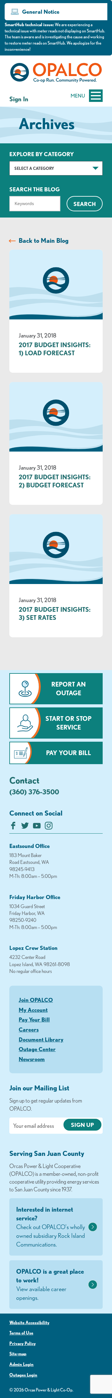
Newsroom (32, 1059)
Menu (78, 95)
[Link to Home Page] (56, 74)
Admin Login (21, 1364)
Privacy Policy (22, 1343)
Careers (29, 1029)
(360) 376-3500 (34, 792)
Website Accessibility (29, 1322)
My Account (33, 1010)
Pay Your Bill (68, 752)
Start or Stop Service (68, 723)
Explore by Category (41, 154)
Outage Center (37, 1049)
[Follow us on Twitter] (25, 827)
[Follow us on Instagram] (49, 827)
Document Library (41, 1039)
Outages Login (23, 1374)
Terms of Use (21, 1332)
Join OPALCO (36, 1000)
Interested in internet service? (50, 1227)
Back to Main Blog (43, 240)
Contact (24, 780)
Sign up (82, 1125)
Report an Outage (68, 689)
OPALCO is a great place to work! (50, 1284)
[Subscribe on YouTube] (37, 827)
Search (84, 204)
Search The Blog (34, 189)
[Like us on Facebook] (13, 827)
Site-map (17, 1353)
